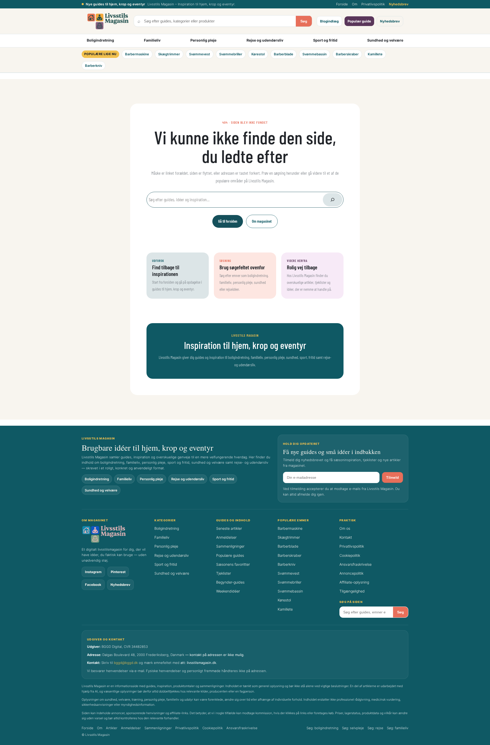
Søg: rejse (375, 728)
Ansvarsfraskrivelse (355, 564)
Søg (303, 21)
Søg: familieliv (397, 728)
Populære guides (230, 555)
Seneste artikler (229, 528)
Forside (342, 4)
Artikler (111, 728)
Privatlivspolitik (373, 4)
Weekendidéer (228, 591)
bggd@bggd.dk (126, 663)
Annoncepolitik (351, 573)
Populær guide (359, 21)
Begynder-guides (230, 582)
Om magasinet (262, 221)
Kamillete (375, 54)
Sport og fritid (325, 40)
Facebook (93, 585)
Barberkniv (93, 66)
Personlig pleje (203, 40)
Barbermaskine (137, 54)
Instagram (93, 572)
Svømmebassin (314, 54)
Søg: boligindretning (322, 728)
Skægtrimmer (169, 54)
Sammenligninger (230, 546)
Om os (344, 528)
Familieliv (152, 40)
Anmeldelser (226, 537)
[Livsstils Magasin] (115, 534)
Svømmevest (199, 54)
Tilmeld (392, 477)
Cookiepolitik (349, 555)
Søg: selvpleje (353, 728)
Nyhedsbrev (398, 4)
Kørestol (258, 54)
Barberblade (283, 54)
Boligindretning (100, 40)
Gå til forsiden (227, 221)
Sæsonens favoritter (233, 564)
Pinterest (118, 572)
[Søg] (332, 199)
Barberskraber (347, 54)
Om (354, 4)
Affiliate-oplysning (354, 582)
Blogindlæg (329, 21)
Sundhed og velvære (385, 40)
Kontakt (345, 537)
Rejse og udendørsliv (265, 40)
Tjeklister (223, 573)
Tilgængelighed (352, 591)
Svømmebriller (230, 54)
